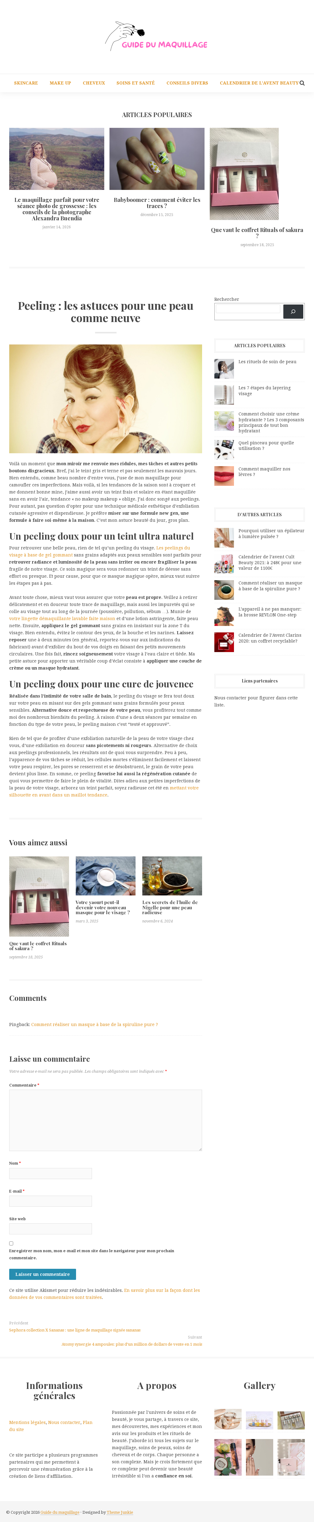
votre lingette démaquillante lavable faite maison (62, 618)
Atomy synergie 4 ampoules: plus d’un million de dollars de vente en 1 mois (132, 1344)
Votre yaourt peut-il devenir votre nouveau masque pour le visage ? (103, 907)
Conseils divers (187, 83)
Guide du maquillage (59, 1512)
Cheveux (94, 83)
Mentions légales (27, 1422)
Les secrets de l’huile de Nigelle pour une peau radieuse (170, 907)
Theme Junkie (120, 1512)
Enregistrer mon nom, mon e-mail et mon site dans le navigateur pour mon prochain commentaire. (91, 1254)
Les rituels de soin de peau (268, 361)
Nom (15, 1163)
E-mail (17, 1191)
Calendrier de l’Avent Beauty (259, 83)
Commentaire (24, 1085)
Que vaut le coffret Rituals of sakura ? (257, 233)
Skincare (26, 83)
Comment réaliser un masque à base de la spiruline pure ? (94, 1024)
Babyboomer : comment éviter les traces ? (157, 203)
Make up (60, 83)
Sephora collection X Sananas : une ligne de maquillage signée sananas (74, 1330)
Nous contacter (64, 1422)
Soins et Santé (136, 83)
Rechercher (226, 299)
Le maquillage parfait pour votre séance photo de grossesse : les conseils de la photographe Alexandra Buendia (56, 209)
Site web (17, 1219)
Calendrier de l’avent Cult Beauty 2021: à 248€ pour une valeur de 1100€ (270, 562)
